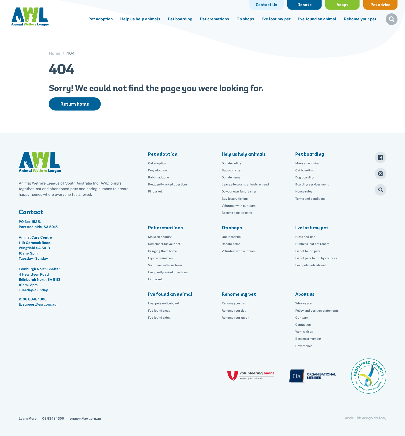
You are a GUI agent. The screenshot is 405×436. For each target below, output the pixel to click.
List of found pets (307, 251)
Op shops (245, 19)
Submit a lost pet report (312, 244)
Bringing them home (162, 251)
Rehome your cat (233, 303)
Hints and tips (305, 237)
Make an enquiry (307, 163)
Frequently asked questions (168, 184)
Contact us (303, 324)
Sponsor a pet (231, 170)
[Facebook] (380, 157)
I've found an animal (317, 19)
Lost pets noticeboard (310, 265)
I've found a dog (159, 317)
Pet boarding (180, 19)
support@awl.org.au (85, 418)
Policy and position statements (317, 310)
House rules (303, 191)
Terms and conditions (310, 198)
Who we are (303, 303)
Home (54, 53)
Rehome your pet (360, 19)
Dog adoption (157, 170)
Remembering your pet (164, 244)
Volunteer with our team (238, 205)
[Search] (380, 190)
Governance (303, 346)
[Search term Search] (392, 21)
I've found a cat (159, 310)
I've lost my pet (276, 19)
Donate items (231, 177)
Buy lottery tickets (235, 198)
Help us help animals (140, 19)
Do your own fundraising (239, 191)
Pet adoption (100, 19)
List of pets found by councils (316, 258)
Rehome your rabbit (235, 317)
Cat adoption (157, 163)
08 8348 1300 (35, 299)
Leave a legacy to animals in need (245, 184)
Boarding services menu (312, 184)
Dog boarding (304, 177)
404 (70, 53)
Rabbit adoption (159, 177)
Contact (31, 212)
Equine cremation (160, 258)
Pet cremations (214, 19)
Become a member (308, 338)
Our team (301, 317)
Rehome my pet (239, 294)
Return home (74, 104)
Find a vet (155, 191)
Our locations (231, 237)
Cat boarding (304, 170)
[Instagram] (380, 173)
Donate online (231, 163)
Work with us (304, 331)
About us (305, 294)
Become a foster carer (237, 212)
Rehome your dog (234, 310)
